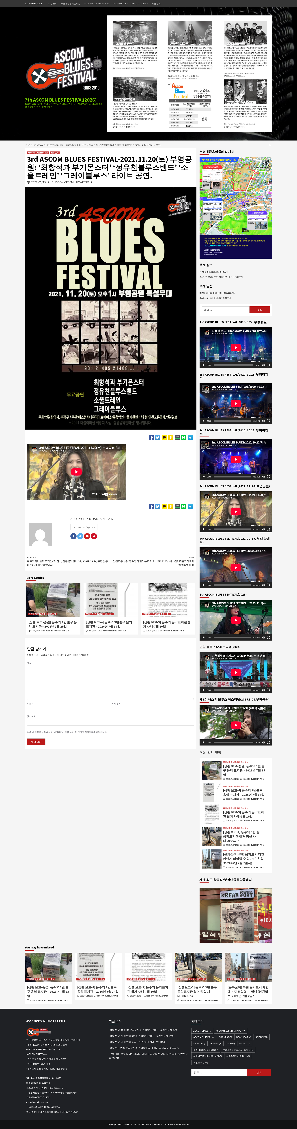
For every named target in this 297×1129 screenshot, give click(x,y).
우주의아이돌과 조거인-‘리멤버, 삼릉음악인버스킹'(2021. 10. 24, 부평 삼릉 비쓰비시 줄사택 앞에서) (67, 561)
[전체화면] (268, 365)
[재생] (203, 365)
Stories (215, 1043)
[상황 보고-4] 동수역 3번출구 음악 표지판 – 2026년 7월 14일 (141, 1035)
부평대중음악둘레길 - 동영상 (238, 1049)
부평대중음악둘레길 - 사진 (207, 1056)
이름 (30, 703)
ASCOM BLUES (120, 3)
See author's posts (84, 527)
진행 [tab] (218, 752)
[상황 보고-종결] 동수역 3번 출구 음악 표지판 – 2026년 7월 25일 (244, 770)
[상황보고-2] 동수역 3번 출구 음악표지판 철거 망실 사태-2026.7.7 (243, 836)
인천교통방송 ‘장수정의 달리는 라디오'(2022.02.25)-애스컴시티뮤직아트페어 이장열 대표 (153, 561)
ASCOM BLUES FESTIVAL (96, 3)
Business (225, 1037)
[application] (236, 347)
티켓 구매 (156, 3)
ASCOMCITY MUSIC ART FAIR (73, 182)
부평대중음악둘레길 (70, 3)
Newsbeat (243, 1037)
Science (262, 1037)
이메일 (116, 703)
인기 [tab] (210, 752)
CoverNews (169, 1124)
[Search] (270, 145)
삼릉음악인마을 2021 (238, 1056)
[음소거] (263, 365)
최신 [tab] (203, 752)
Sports (199, 1043)
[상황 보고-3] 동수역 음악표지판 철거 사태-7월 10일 (137, 1041)
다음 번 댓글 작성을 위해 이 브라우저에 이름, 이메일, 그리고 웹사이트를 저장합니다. (67, 732)
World (244, 1043)
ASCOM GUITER (139, 3)
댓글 (29, 662)
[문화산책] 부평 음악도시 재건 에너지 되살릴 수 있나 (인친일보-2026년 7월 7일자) (243, 858)
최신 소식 (52, 3)
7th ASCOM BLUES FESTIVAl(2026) (61, 100)
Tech (230, 1043)
